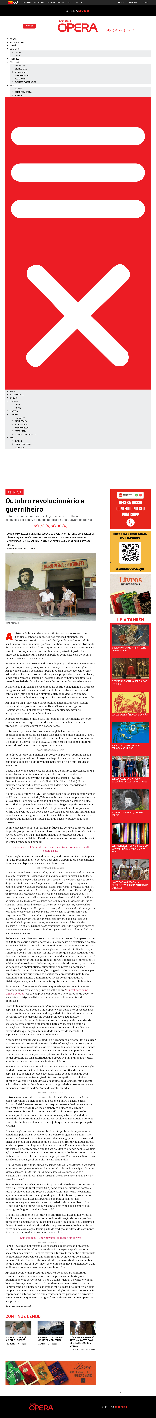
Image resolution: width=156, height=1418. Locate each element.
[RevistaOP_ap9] (130, 570)
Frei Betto (20, 65)
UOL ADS (78, 3)
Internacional (17, 42)
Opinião (13, 45)
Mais (12, 85)
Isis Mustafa (21, 69)
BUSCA (121, 3)
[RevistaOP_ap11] (50, 1384)
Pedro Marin (20, 79)
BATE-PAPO (133, 3)
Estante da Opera (23, 92)
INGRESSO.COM (29, 3)
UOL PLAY (69, 3)
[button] (78, 243)
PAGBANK (51, 3)
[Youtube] (120, 30)
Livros (18, 52)
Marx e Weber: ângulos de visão (130, 714)
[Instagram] (116, 30)
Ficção (18, 55)
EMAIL (145, 3)
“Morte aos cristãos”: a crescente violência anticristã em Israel (130, 885)
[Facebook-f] (108, 30)
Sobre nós (19, 95)
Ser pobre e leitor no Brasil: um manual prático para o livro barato (130, 849)
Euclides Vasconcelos (25, 82)
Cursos (18, 88)
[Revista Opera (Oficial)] (130, 528)
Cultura (14, 48)
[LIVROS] (130, 612)
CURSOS (60, 3)
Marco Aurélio (22, 75)
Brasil (13, 39)
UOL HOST (42, 3)
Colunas (14, 62)
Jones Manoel (21, 72)
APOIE (29, 26)
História (14, 58)
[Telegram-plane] (128, 30)
